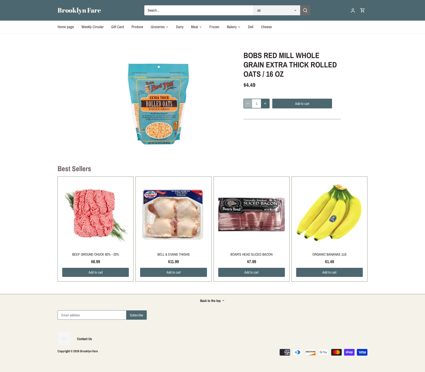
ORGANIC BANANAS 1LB (329, 254)
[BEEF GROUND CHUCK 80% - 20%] (95, 214)
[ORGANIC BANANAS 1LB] (329, 214)
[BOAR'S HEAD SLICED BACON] (251, 214)
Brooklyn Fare (79, 10)
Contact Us (84, 338)
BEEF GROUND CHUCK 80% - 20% (95, 254)
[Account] (353, 10)
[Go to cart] (362, 10)
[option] (158, 100)
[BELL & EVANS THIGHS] (173, 214)
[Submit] (305, 10)
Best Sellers (74, 168)
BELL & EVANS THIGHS (173, 254)
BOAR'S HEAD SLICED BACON (251, 254)
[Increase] (265, 103)
